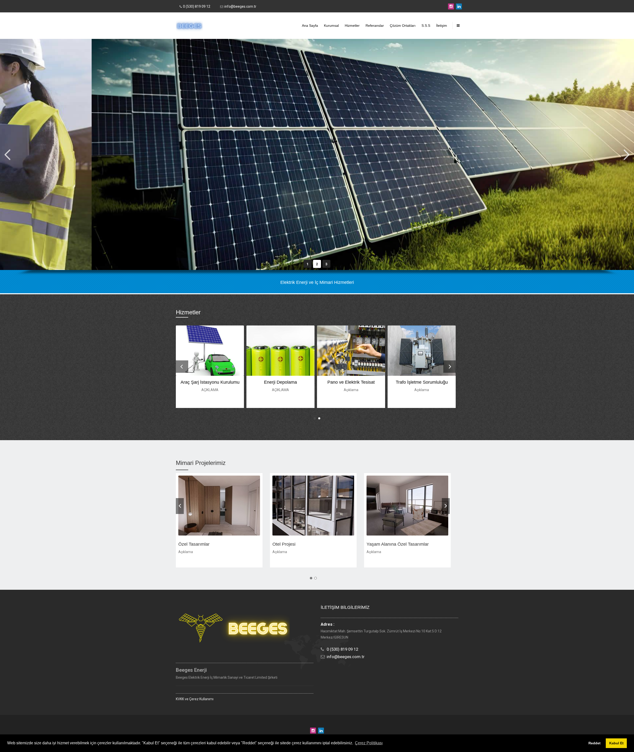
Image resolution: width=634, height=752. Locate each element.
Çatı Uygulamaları (210, 382)
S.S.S (426, 25)
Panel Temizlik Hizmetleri (351, 382)
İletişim (441, 25)
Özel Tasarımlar (288, 544)
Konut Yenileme (193, 544)
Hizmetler (352, 25)
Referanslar (375, 25)
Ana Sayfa (310, 25)
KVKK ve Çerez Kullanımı (194, 699)
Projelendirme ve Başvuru (421, 382)
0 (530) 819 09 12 (196, 6)
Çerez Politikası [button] (369, 743)
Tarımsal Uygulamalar (280, 382)
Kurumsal (331, 25)
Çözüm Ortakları (403, 25)
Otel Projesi (378, 544)
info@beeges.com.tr (240, 6)
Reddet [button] (594, 743)
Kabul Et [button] (616, 743)
